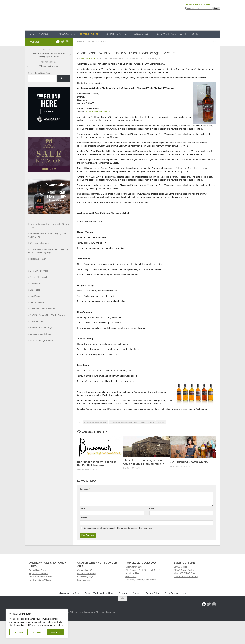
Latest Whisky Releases (116, 34)
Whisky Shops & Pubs (40, 334)
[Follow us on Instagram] (67, 41)
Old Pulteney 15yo (133, 567)
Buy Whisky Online (38, 570)
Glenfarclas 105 (84, 570)
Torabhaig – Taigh (38, 259)
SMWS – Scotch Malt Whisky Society (47, 315)
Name (83, 508)
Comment (85, 489)
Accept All (55, 632)
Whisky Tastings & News (91, 41)
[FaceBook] (58, 41)
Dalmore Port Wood (86, 573)
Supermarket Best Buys (41, 327)
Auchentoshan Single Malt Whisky (95, 422)
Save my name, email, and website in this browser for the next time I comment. (118, 528)
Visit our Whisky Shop (69, 593)
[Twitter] (62, 41)
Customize (18, 632)
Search (216, 8)
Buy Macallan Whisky (39, 573)
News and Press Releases (42, 308)
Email (152, 508)
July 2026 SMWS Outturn (186, 576)
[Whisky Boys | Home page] (122, 15)
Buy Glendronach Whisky (41, 576)
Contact (195, 34)
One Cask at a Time (39, 243)
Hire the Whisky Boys (166, 34)
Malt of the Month (38, 302)
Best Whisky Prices (39, 271)
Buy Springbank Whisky (40, 580)
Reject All (37, 632)
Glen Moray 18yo (85, 576)
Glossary (123, 593)
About (183, 34)
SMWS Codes (45, 34)
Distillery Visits (37, 283)
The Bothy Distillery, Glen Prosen (140, 579)
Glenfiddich (130, 576)
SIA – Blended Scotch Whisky (189, 461)
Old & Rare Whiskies (174, 593)
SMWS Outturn (66, 34)
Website (83, 518)
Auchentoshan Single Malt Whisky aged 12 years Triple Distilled (132, 422)
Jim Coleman (88, 58)
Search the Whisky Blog (39, 73)
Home (31, 34)
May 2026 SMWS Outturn (186, 573)
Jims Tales (35, 290)
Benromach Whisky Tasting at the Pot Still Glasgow (96, 463)
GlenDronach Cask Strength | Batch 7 (142, 570)
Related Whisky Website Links (99, 593)
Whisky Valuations (142, 34)
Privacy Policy (152, 593)
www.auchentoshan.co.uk (98, 111)
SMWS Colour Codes (184, 570)
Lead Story (35, 296)
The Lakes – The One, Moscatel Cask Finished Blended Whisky (143, 462)
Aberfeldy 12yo (132, 573)
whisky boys (160, 422)
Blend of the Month (38, 277)
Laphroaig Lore (84, 580)
